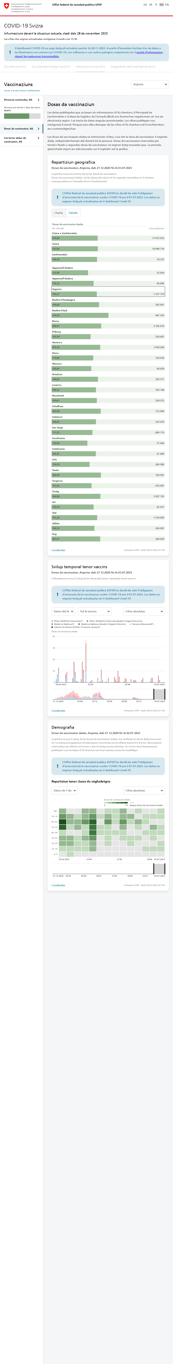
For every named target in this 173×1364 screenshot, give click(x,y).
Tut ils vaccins (88, 611)
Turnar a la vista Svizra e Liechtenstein (22, 91)
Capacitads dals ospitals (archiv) (133, 66)
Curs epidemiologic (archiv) (51, 66)
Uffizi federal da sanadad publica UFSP (77, 4)
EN (167, 4)
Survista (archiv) (15, 66)
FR (150, 4)
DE (145, 4)
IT (156, 4)
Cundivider (58, 550)
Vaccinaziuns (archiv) (90, 66)
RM (161, 4)
